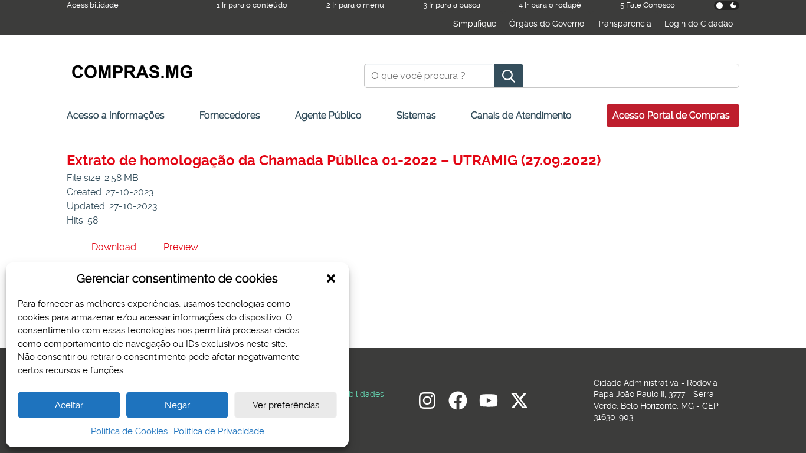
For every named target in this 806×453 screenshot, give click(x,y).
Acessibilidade (93, 5)
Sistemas (416, 115)
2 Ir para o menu (355, 5)
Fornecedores (229, 115)
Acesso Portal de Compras (671, 115)
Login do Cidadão (698, 23)
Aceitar (69, 405)
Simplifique (474, 23)
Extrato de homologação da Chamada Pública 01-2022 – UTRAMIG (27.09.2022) (334, 160)
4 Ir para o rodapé (550, 5)
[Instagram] (427, 400)
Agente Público (328, 115)
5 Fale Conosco (647, 5)
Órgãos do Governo (546, 23)
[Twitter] (519, 400)
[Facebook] (457, 400)
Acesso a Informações (116, 115)
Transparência (624, 23)
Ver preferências (286, 405)
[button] (331, 278)
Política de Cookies (129, 431)
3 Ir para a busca (451, 5)
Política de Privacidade (218, 431)
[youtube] (488, 400)
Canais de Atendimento (521, 115)
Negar (177, 405)
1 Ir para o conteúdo (252, 5)
